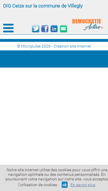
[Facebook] (45, 29)
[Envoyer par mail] (63, 29)
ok (64, 184)
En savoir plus (83, 184)
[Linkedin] (54, 29)
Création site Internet (72, 46)
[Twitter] (35, 29)
